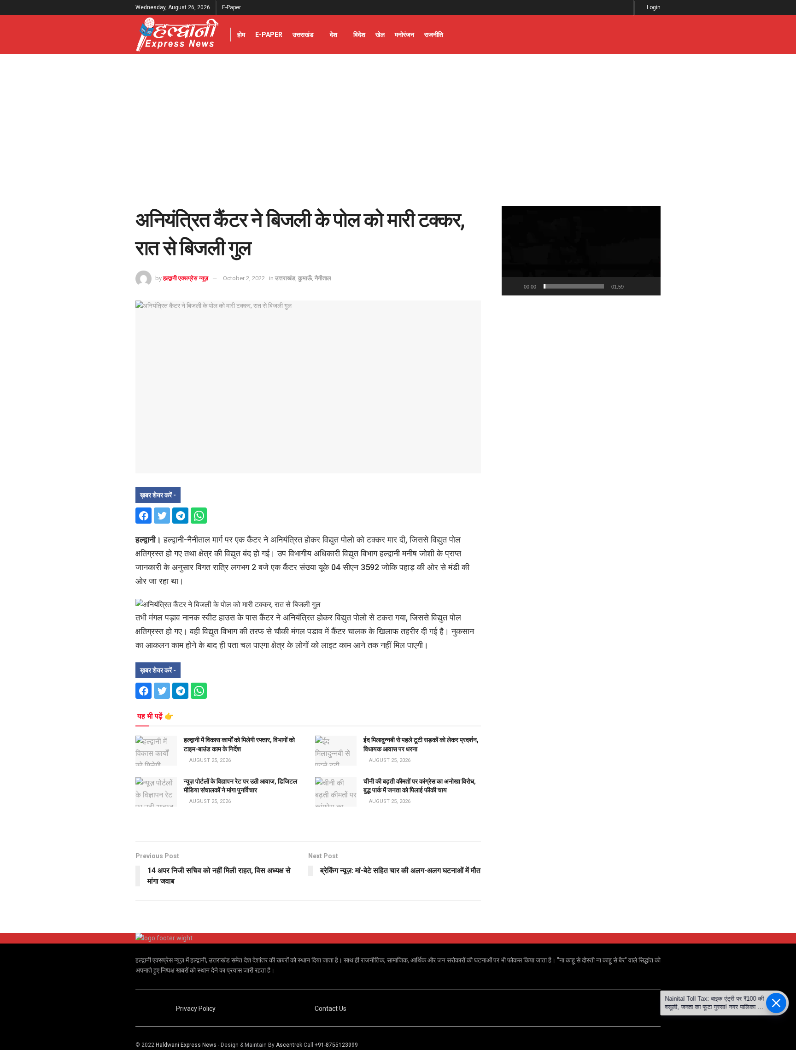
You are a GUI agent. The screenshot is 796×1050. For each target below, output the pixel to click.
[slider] (574, 286)
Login (653, 7)
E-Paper (231, 7)
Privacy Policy (196, 1008)
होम (241, 34)
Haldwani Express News (186, 1045)
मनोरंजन (404, 34)
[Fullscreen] (648, 286)
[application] (581, 250)
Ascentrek (289, 1045)
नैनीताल (323, 278)
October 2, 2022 (244, 278)
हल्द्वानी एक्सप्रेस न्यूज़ (185, 278)
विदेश (359, 34)
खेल (380, 34)
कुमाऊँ (305, 278)
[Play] (513, 286)
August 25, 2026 (209, 760)
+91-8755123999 (336, 1045)
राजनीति (433, 34)
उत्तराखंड (303, 34)
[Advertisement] (398, 123)
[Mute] (632, 286)
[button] (581, 250)
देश (333, 34)
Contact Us (330, 1008)
